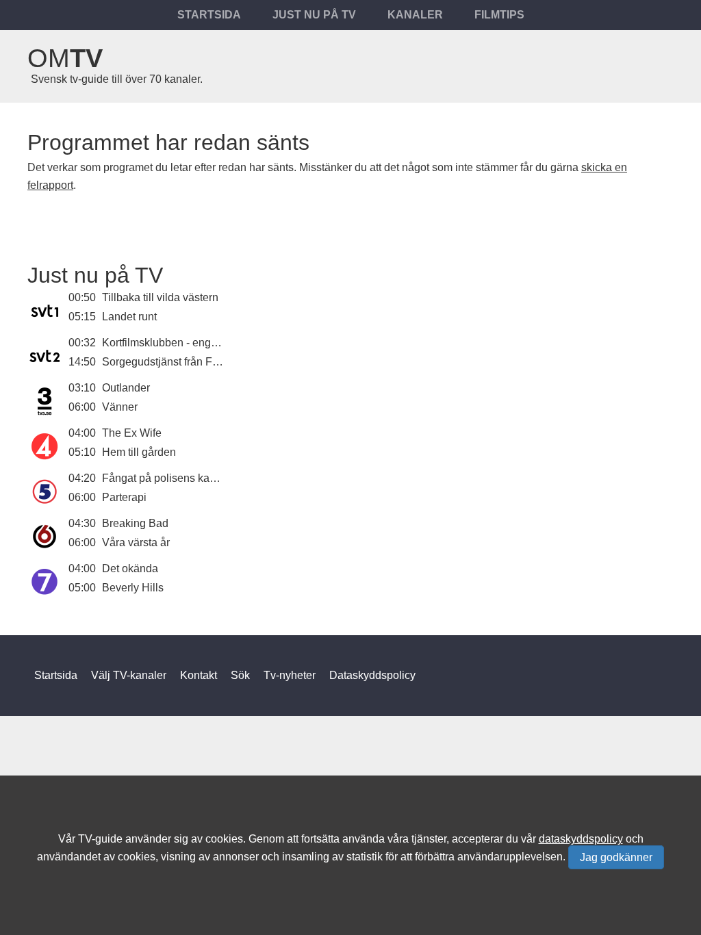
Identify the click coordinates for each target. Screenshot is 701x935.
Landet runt (129, 316)
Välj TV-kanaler (128, 675)
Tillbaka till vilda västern (160, 297)
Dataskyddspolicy (372, 675)
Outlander (126, 388)
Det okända (130, 568)
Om (65, 58)
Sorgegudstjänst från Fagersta (175, 362)
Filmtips (499, 15)
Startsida (209, 15)
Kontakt (198, 675)
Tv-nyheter (290, 675)
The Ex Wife (132, 433)
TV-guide (100, 839)
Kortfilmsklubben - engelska (169, 342)
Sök (240, 675)
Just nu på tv (314, 15)
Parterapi (124, 497)
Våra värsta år (136, 542)
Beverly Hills (133, 587)
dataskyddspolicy (581, 839)
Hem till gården (139, 452)
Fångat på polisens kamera (168, 478)
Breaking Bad (135, 523)
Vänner (120, 407)
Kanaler (415, 15)
